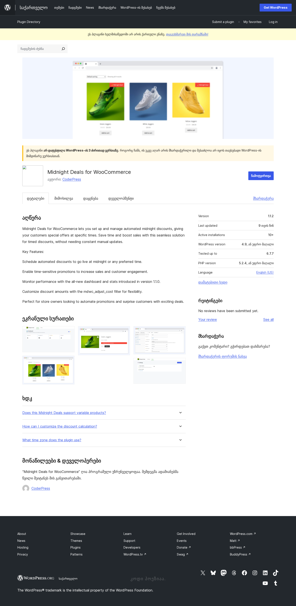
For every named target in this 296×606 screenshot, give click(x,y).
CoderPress (71, 179)
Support (129, 540)
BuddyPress (240, 554)
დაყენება (90, 198)
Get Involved (186, 534)
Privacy (22, 554)
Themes (76, 540)
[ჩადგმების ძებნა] (63, 48)
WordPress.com (243, 534)
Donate (184, 547)
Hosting (22, 547)
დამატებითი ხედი (212, 282)
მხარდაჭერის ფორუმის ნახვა (222, 356)
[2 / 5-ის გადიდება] (69, 361)
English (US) (265, 272)
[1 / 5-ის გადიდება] (69, 332)
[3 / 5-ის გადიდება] (124, 332)
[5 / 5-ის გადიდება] (180, 364)
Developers (132, 547)
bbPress (238, 547)
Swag (183, 554)
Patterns (76, 554)
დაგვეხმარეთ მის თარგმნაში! (187, 34)
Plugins (75, 547)
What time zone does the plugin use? (51, 440)
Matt (235, 540)
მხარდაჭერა (263, 198)
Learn (128, 534)
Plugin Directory (28, 22)
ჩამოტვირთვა (261, 176)
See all (268, 319)
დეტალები (35, 198)
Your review (207, 319)
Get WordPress (276, 7)
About (21, 534)
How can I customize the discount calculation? (59, 426)
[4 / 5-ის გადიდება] (180, 332)
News (21, 540)
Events (182, 540)
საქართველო (68, 578)
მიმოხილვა (63, 198)
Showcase (77, 534)
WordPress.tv (135, 554)
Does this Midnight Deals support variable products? (64, 413)
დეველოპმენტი (121, 198)
